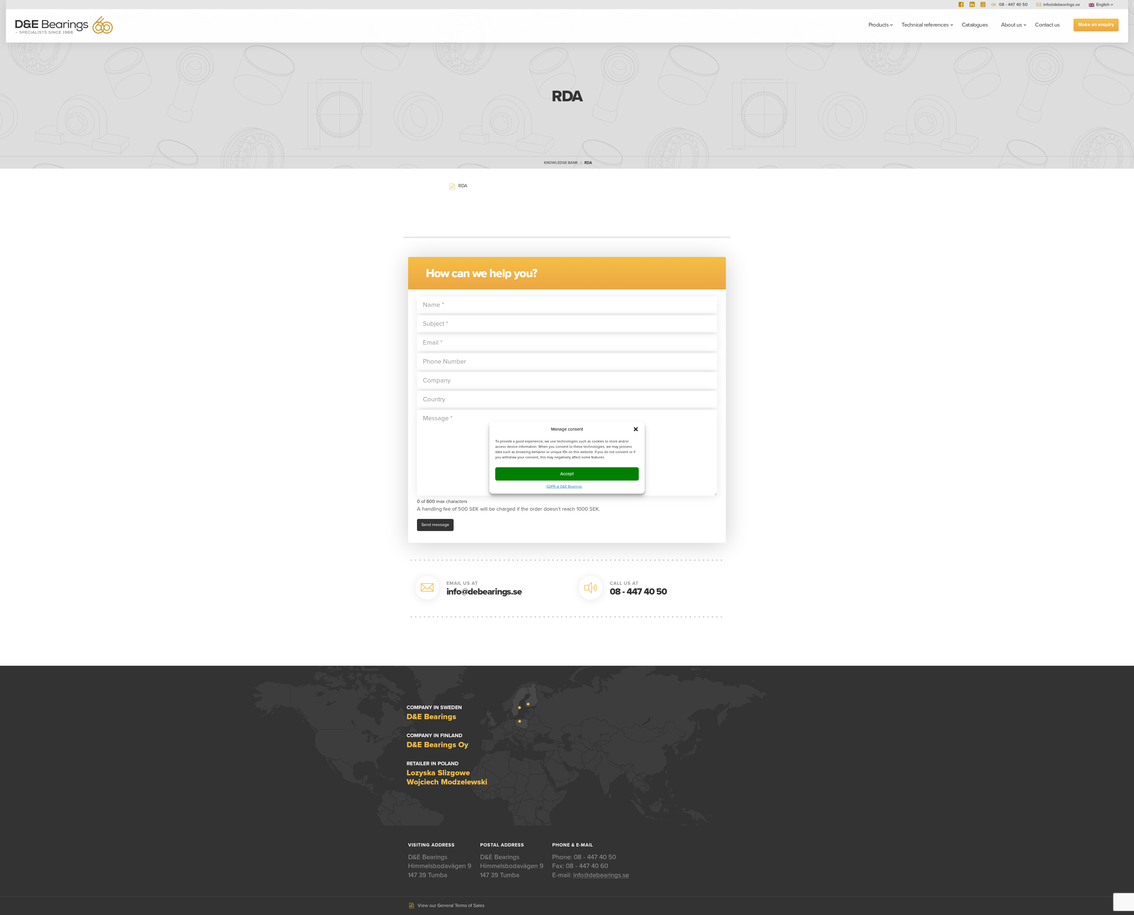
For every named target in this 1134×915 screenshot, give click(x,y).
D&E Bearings (64, 24)
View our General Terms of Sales (451, 906)
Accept (567, 473)
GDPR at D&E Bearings (564, 486)
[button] (636, 429)
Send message (435, 524)
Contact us (1047, 25)
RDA (588, 162)
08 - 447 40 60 (587, 866)
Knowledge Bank (561, 162)
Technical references (925, 25)
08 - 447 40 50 (638, 591)
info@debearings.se (1061, 4)
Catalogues (975, 25)
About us (1011, 25)
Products (879, 25)
